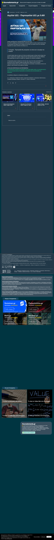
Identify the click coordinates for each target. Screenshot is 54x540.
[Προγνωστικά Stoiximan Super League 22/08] (9, 98)
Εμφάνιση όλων (48, 91)
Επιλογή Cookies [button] (37, 536)
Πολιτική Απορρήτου (8, 538)
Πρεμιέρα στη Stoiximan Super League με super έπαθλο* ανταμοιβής (26, 105)
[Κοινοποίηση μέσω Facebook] (7, 82)
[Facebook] (14, 267)
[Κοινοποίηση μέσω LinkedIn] (13, 82)
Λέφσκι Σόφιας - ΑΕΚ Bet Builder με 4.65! (43, 105)
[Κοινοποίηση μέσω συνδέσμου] (15, 82)
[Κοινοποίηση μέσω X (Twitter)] (10, 82)
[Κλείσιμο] (53, 534)
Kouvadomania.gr (15, 277)
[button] (33, 6)
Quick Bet (15, 287)
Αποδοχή (49, 536)
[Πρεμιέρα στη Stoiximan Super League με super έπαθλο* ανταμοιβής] (26, 98)
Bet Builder (31, 291)
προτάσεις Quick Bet (28, 279)
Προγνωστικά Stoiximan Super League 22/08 (9, 105)
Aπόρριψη (43, 536)
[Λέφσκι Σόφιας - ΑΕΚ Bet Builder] (43, 98)
